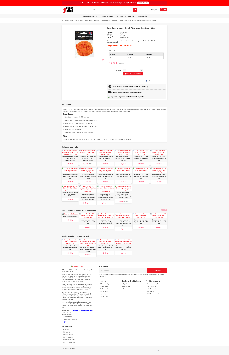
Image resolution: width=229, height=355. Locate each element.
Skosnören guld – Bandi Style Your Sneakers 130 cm (105, 158)
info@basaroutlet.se (86, 310)
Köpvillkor (103, 281)
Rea (124, 289)
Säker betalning (104, 284)
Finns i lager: (110, 36)
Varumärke (110, 32)
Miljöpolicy (66, 332)
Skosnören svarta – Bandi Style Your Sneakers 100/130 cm (70, 194)
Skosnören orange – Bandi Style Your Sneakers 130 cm (105, 176)
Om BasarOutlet (104, 289)
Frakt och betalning (69, 342)
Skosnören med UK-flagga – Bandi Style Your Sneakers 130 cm (70, 158)
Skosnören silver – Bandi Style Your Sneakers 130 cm (158, 221)
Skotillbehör (150, 291)
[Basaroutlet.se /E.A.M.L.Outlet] (68, 9)
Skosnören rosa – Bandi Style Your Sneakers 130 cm (141, 176)
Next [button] (165, 210)
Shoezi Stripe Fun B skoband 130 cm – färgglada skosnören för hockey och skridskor (88, 196)
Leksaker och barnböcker (154, 289)
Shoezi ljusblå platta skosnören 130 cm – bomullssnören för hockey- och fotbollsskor (123, 195)
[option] (70, 222)
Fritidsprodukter (151, 286)
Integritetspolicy (68, 334)
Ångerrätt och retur (69, 339)
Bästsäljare (126, 286)
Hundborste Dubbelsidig (70, 216)
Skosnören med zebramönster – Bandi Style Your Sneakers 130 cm (123, 222)
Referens (109, 34)
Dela (149, 81)
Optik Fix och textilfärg (153, 294)
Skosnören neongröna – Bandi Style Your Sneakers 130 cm (123, 158)
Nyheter (125, 284)
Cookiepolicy (104, 286)
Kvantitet (118, 70)
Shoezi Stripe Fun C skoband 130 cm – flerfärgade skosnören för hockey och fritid (105, 196)
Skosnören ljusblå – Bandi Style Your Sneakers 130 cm (70, 176)
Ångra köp (103, 294)
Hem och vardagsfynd (153, 284)
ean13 (109, 37)
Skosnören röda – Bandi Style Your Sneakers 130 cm (123, 176)
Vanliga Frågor (104, 291)
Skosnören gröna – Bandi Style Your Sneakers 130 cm (158, 176)
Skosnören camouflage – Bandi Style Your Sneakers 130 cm (123, 247)
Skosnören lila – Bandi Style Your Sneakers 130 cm (159, 158)
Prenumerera (157, 270)
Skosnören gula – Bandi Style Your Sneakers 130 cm (141, 158)
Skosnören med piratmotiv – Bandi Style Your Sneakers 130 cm (88, 158)
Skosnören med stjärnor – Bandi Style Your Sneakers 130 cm (88, 249)
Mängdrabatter (113, 51)
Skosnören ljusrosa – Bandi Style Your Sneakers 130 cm (88, 176)
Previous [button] (162, 210)
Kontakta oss (74, 310)
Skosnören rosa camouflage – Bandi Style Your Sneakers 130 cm (105, 221)
